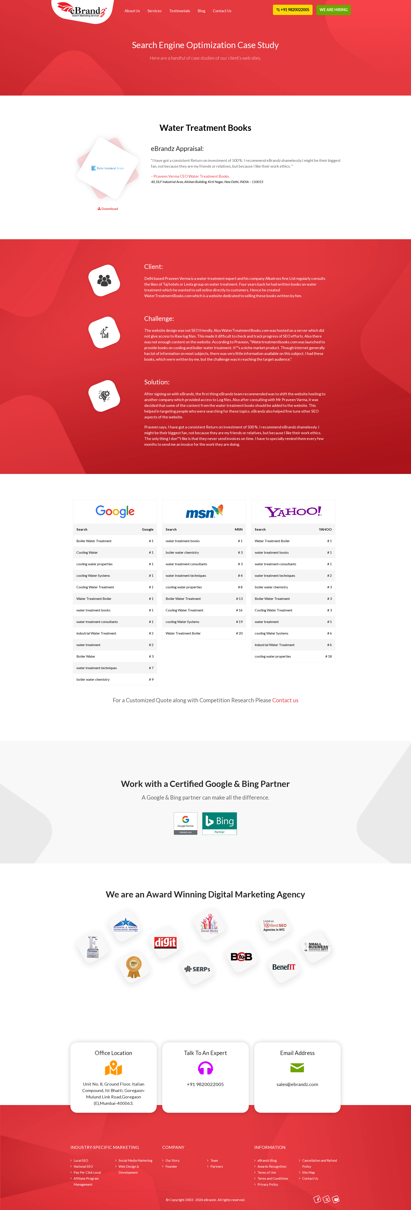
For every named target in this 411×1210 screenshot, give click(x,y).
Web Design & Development (129, 1169)
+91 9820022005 (205, 1084)
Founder (171, 1166)
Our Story (172, 1160)
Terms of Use (267, 1172)
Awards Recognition (272, 1166)
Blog (201, 10)
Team (214, 1160)
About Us (132, 10)
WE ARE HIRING (334, 9)
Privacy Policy (268, 1184)
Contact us (285, 700)
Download (109, 209)
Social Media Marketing (135, 1160)
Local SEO (81, 1160)
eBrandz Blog (267, 1160)
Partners (216, 1166)
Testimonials (179, 10)
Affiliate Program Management (86, 1181)
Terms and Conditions (273, 1178)
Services (154, 10)
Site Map (308, 1172)
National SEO (83, 1166)
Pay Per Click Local (87, 1172)
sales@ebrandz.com (297, 1084)
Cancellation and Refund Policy (319, 1163)
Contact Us (222, 10)
